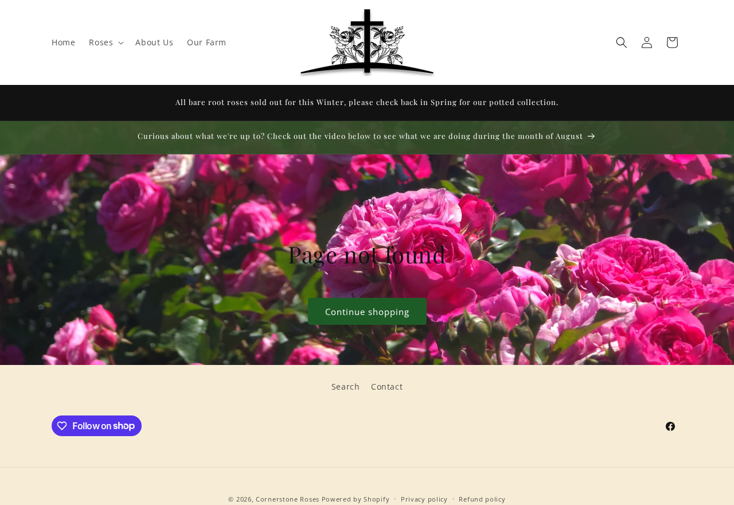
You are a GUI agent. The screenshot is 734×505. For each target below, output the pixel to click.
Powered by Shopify (356, 499)
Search (345, 386)
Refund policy (482, 498)
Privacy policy (424, 498)
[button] (105, 42)
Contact (387, 386)
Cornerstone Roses (287, 499)
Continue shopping (367, 311)
